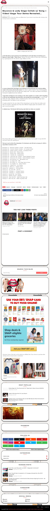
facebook (5, 499)
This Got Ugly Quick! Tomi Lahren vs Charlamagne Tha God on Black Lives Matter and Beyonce (40, 224)
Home (3, 8)
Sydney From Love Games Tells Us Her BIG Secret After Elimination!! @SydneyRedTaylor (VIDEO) (26, 399)
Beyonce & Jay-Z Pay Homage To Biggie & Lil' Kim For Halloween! (8, 223)
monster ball (19, 187)
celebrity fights (25, 456)
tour (41, 187)
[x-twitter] (19, 439)
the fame (28, 187)
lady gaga (13, 187)
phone (24, 187)
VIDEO (6, 8)
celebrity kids (25, 458)
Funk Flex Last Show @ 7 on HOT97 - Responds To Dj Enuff (23, 467)
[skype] (30, 442)
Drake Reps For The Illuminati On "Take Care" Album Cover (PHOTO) (26, 388)
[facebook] (8, 439)
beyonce (8, 187)
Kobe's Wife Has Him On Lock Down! (18, 393)
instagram (5, 501)
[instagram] (8, 442)
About (42, 507)
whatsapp (28, 499)
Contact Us (47, 507)
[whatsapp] (42, 442)
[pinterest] (42, 439)
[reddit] (30, 439)
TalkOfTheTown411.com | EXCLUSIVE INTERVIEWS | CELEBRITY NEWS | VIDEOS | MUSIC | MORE (25, 509)
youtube (28, 501)
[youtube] (19, 442)
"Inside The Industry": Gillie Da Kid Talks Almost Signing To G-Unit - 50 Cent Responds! (27, 479)
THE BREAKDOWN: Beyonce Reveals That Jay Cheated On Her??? (25, 223)
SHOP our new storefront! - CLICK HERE (12, 182)
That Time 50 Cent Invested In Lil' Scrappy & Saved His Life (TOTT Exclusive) (26, 474)
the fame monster (35, 187)
